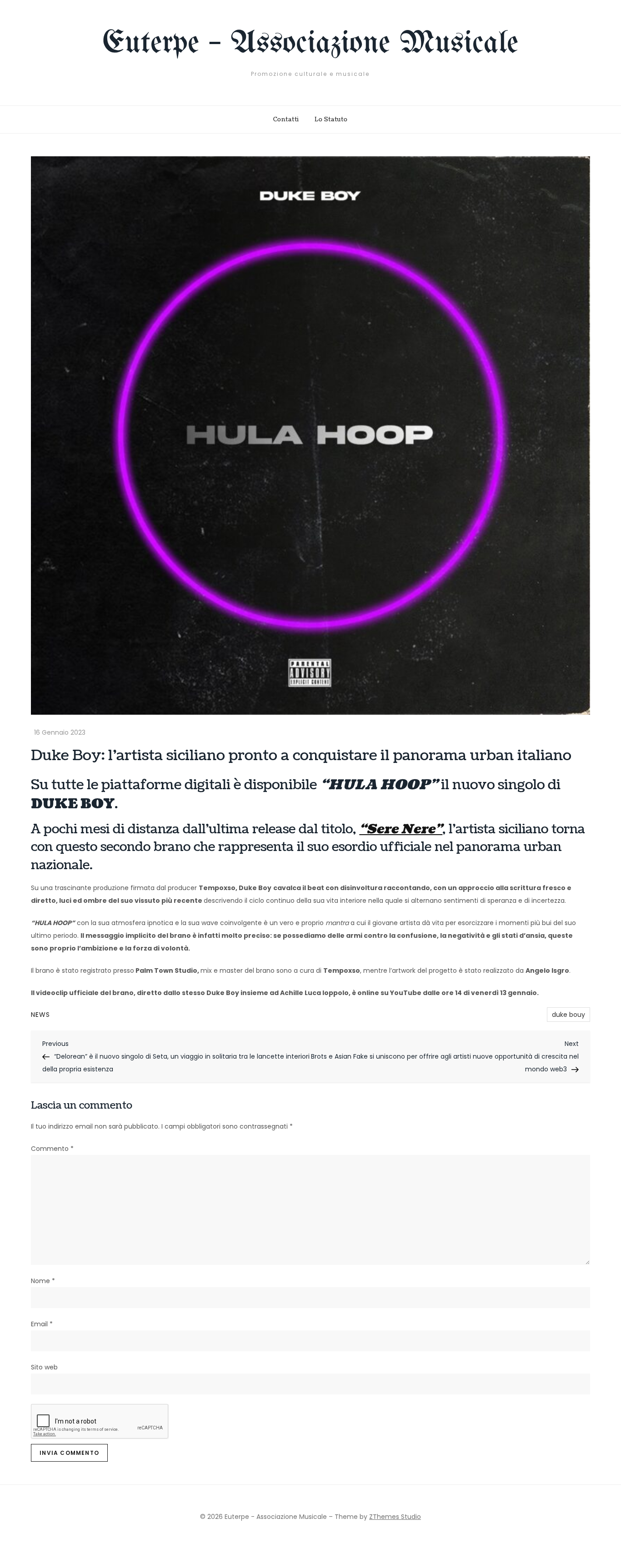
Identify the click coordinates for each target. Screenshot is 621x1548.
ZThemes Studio (395, 1516)
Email (42, 1324)
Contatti (286, 119)
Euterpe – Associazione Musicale (310, 43)
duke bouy (568, 1014)
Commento (52, 1148)
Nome (43, 1280)
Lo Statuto (331, 119)
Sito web (44, 1367)
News (40, 1014)
